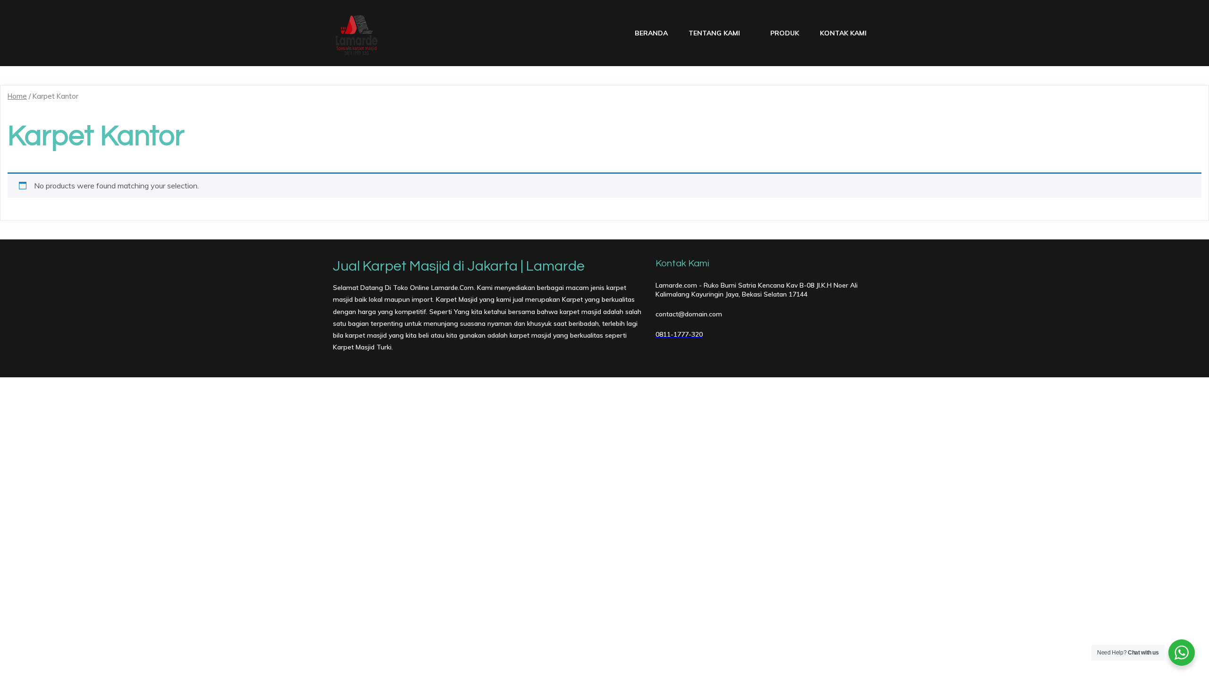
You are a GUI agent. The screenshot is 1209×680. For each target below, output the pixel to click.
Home (17, 96)
